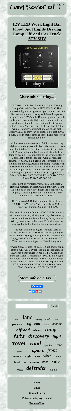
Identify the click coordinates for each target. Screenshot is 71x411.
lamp (58, 356)
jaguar (46, 325)
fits (19, 336)
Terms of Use (36, 403)
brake (20, 369)
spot (26, 351)
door (37, 356)
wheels (37, 330)
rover (19, 343)
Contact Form (37, 393)
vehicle (17, 356)
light (57, 336)
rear (45, 362)
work (58, 345)
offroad (23, 329)
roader (48, 319)
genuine (48, 345)
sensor (57, 324)
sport (38, 350)
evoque (53, 369)
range (51, 329)
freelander (18, 324)
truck (56, 320)
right (28, 356)
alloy (17, 319)
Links (37, 387)
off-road (33, 323)
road (35, 343)
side (56, 361)
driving (39, 319)
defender (36, 368)
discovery (38, 336)
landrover (20, 362)
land (28, 317)
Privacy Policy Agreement (37, 398)
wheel (48, 356)
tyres (19, 351)
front (52, 350)
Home (36, 382)
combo (34, 362)
